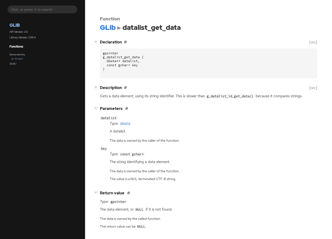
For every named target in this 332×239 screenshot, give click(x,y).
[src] (313, 42)
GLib (14, 25)
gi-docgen (17, 58)
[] (97, 41)
